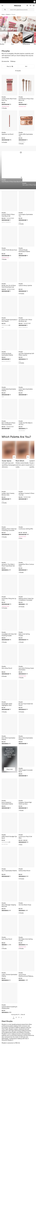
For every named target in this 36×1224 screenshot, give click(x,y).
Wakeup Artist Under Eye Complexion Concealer (26, 599)
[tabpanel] (18, 542)
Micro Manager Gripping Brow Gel (9, 905)
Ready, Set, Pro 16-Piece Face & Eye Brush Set (9, 286)
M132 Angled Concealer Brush (26, 770)
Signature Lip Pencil (7, 134)
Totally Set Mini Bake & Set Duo (25, 423)
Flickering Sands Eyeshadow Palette (7, 354)
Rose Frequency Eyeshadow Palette (7, 803)
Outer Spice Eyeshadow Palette (26, 389)
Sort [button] (26, 66)
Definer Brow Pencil (24, 870)
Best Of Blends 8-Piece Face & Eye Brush (8, 423)
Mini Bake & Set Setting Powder (26, 939)
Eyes (12, 44)
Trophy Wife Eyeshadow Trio (26, 135)
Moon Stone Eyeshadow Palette (26, 738)
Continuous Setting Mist (26, 529)
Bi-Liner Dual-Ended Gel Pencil (26, 704)
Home (3, 14)
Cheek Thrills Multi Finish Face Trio (9, 99)
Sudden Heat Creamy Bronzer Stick (8, 494)
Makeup (12, 61)
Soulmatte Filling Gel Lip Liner (9, 599)
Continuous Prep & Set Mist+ (25, 837)
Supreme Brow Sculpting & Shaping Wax (9, 1007)
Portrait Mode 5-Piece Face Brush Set (8, 215)
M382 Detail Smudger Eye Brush (9, 837)
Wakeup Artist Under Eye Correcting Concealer (9, 529)
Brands (8, 14)
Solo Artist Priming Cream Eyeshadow (26, 669)
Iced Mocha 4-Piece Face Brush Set (26, 99)
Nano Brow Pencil (7, 939)
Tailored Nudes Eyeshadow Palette (24, 250)
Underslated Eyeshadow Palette (9, 389)
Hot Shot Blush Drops (25, 905)
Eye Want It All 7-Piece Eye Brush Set (25, 320)
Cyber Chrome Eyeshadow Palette (9, 975)
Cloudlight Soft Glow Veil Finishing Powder (9, 634)
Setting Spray (26, 44)
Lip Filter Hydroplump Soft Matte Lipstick (26, 354)
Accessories (5, 61)
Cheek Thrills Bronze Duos (9, 250)
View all (23, 1014)
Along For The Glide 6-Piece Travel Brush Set (8, 565)
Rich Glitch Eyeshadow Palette (8, 738)
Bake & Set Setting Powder (24, 634)
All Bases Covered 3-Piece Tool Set (26, 494)
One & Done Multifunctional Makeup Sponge (26, 975)
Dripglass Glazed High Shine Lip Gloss (25, 803)
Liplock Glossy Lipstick (25, 285)
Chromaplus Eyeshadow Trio (26, 215)
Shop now (9, 769)
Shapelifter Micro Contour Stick (26, 565)
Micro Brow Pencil (7, 668)
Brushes (2, 44)
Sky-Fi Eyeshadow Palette (9, 870)
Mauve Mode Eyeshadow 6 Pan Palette (9, 320)
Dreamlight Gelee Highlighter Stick (7, 704)
